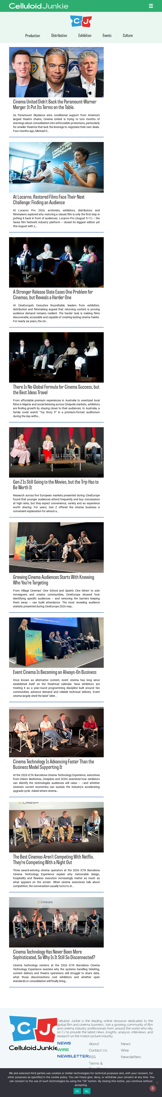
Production (32, 36)
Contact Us (98, 1050)
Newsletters (74, 1057)
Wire (63, 1050)
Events (107, 35)
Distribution (59, 35)
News (64, 1044)
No (87, 1091)
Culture (128, 35)
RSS (92, 1057)
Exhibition (84, 35)
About (94, 1044)
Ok (77, 1091)
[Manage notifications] (153, 1088)
